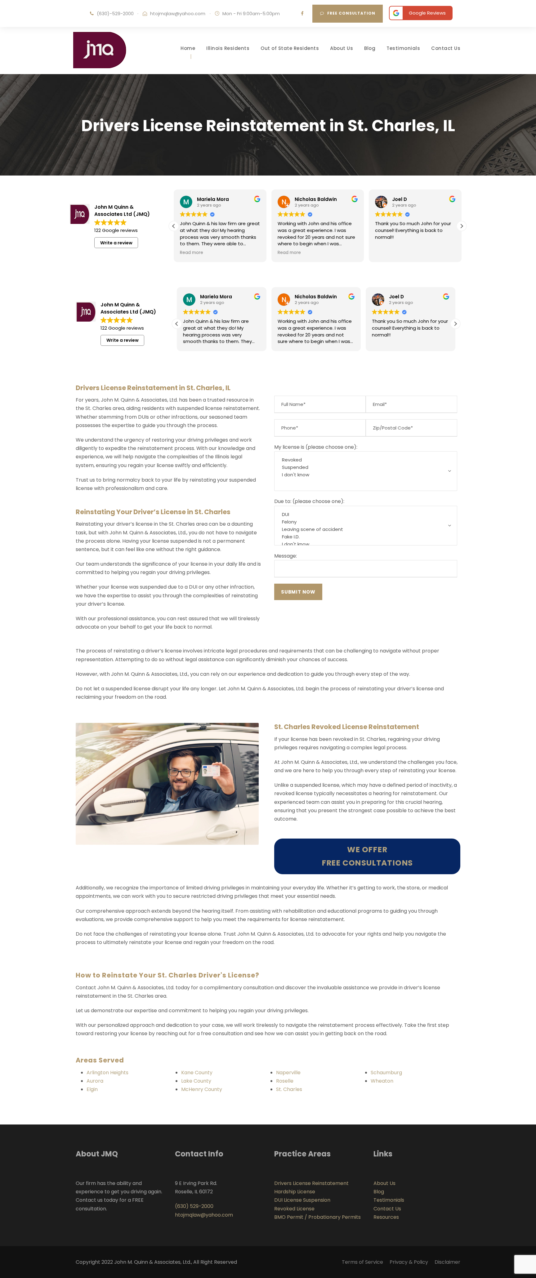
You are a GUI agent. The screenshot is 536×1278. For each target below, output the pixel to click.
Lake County (196, 1080)
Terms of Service (362, 1262)
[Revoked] (365, 460)
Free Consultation (351, 13)
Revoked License (294, 1208)
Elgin (92, 1089)
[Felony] (365, 522)
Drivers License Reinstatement (311, 1183)
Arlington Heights (107, 1072)
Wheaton (382, 1080)
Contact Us (445, 48)
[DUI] (365, 514)
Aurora (95, 1080)
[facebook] (302, 13)
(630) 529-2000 (194, 1206)
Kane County (196, 1072)
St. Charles (289, 1089)
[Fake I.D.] (365, 537)
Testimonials (403, 48)
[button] (461, 226)
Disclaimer (447, 1262)
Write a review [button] (116, 243)
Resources (386, 1217)
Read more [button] (191, 253)
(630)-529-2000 (115, 13)
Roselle (284, 1080)
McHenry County (201, 1089)
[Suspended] (365, 467)
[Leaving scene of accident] (365, 529)
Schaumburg (386, 1072)
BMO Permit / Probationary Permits (317, 1217)
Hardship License (294, 1191)
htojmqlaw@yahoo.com (177, 13)
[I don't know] (365, 475)
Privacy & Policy (409, 1262)
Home (188, 48)
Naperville (288, 1072)
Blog (369, 48)
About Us (341, 48)
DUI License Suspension (302, 1200)
